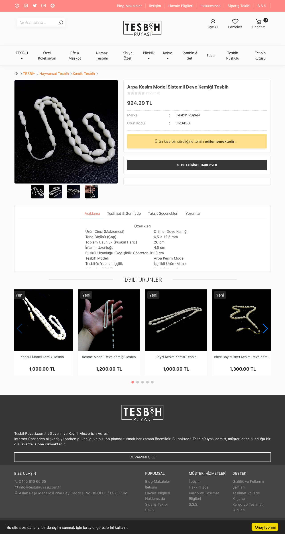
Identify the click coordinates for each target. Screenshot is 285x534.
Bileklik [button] (149, 53)
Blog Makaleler (129, 6)
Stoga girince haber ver (197, 165)
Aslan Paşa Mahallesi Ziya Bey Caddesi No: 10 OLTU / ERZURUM (72, 493)
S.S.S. (262, 6)
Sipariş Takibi (239, 6)
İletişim (155, 6)
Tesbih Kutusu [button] (260, 55)
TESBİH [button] (22, 53)
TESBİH (29, 73)
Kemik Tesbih (84, 73)
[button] (266, 329)
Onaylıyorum (265, 527)
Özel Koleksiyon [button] (47, 55)
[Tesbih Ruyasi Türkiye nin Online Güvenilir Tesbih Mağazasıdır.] (142, 28)
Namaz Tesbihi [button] (102, 55)
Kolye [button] (167, 53)
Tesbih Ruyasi (188, 115)
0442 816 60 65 (32, 481)
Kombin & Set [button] (189, 55)
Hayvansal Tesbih (54, 73)
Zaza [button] (210, 55)
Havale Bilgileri (180, 6)
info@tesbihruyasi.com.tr (40, 487)
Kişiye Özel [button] (127, 55)
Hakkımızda (210, 6)
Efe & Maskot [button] (75, 55)
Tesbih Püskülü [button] (232, 55)
